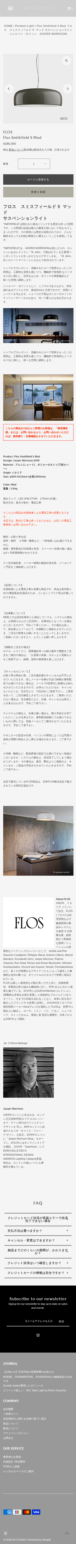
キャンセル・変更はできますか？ (31, 1240)
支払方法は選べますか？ (25, 1230)
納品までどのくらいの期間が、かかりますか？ (38, 1251)
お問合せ (8, 1438)
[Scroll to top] (67, 1533)
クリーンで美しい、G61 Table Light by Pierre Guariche (34, 1390)
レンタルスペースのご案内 (18, 1471)
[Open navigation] (10, 8)
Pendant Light (24, 26)
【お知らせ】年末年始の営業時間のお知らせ (28, 1371)
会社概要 (8, 1409)
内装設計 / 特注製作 (14, 1461)
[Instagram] (38, 1336)
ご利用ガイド (10, 1413)
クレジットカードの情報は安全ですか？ (36, 1272)
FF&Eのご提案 (11, 1466)
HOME (8, 26)
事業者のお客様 (12, 1456)
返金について (10, 1423)
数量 (5, 163)
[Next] (67, 88)
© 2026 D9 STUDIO (14, 1539)
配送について (16, 149)
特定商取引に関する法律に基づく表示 (24, 1418)
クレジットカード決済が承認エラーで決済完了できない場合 (38, 1219)
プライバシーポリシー (15, 1433)
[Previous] (9, 88)
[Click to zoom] (66, 60)
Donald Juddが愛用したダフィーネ (23, 1385)
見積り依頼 (38, 192)
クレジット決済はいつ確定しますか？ (34, 1263)
